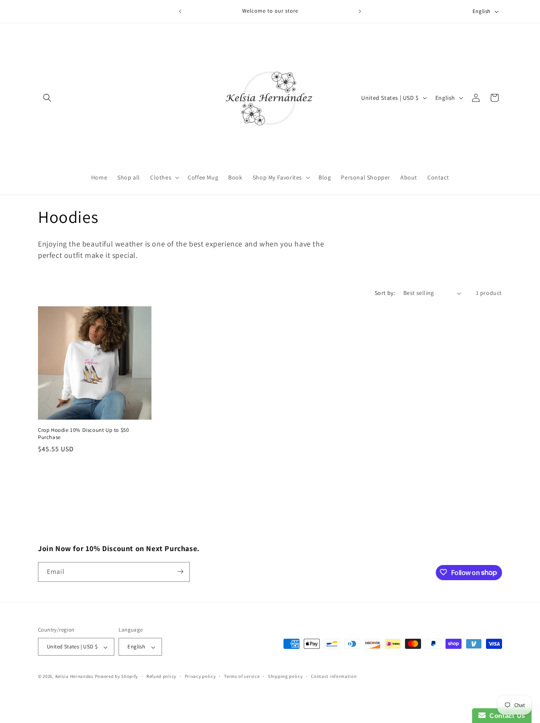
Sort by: (385, 293)
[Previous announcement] (180, 11)
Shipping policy (285, 676)
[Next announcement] (360, 11)
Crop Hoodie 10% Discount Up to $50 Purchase (83, 434)
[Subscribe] (180, 571)
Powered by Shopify (116, 677)
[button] (47, 97)
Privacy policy (200, 676)
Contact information (333, 676)
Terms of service (241, 676)
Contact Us (505, 715)
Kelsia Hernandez (74, 677)
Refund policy (161, 676)
